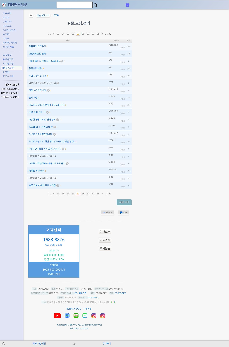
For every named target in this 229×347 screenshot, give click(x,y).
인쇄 (125, 212)
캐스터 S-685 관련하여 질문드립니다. (46, 105)
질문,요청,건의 (43, 15)
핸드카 (7, 21)
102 (109, 34)
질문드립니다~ (35, 68)
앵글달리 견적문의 (37, 46)
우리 (10, 97)
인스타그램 (93, 315)
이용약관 (87, 308)
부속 (6, 38)
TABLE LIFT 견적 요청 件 (41, 126)
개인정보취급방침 (73, 308)
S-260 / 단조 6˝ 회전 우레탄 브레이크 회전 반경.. (52, 141)
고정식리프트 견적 (37, 53)
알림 (6, 72)
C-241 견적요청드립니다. (40, 134)
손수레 (7, 13)
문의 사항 (33, 97)
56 (73, 34)
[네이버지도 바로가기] (111, 302)
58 (83, 34)
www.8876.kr (93, 297)
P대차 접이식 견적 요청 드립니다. (44, 61)
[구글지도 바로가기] (114, 302)
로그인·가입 (40, 343)
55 (68, 34)
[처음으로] (30, 16)
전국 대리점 (67, 315)
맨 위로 (109, 212)
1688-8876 (11, 84)
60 (93, 34)
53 (58, 34)
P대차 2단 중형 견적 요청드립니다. (45, 148)
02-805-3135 (12, 89)
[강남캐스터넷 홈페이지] (4, 4)
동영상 (7, 55)
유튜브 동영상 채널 (57, 315)
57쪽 (56, 15)
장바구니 (107, 343)
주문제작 (8, 59)
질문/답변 (8, 67)
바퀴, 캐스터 (10, 42)
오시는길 (105, 248)
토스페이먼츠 (80, 293)
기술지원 (8, 63)
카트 (6, 17)
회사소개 (8, 76)
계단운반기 (9, 30)
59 (88, 34)
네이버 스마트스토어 (84, 315)
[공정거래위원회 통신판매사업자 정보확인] (122, 288)
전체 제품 (8, 46)
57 (78, 34)
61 (98, 34)
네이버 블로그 (76, 315)
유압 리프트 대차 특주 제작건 (42, 185)
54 (63, 34)
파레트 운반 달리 (36, 170)
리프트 (7, 25)
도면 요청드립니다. (37, 75)
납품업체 (105, 240)
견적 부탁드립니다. (37, 90)
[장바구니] (127, 5)
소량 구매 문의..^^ (37, 112)
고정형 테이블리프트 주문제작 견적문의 (47, 163)
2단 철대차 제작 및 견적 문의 (42, 119)
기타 (6, 34)
